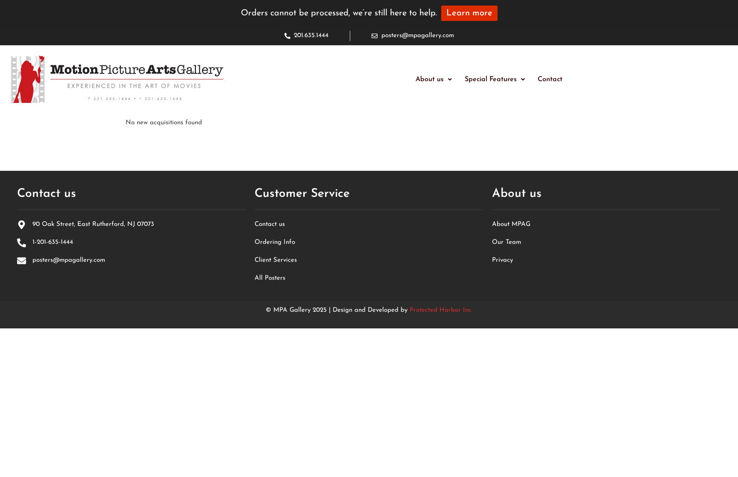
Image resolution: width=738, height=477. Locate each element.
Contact (550, 79)
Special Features (491, 79)
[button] (433, 79)
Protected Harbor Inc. (441, 310)
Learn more (469, 13)
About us (430, 79)
